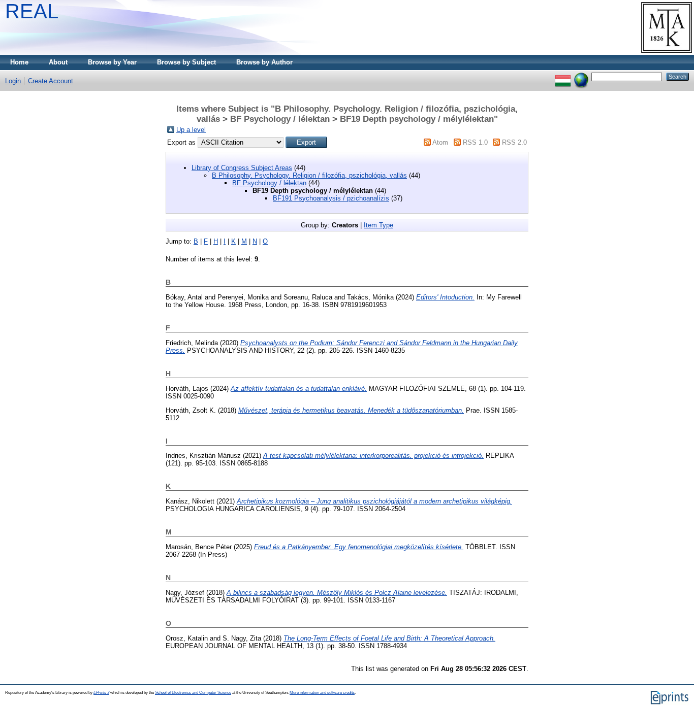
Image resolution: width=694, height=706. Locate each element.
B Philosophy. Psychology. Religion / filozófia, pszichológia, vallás (309, 175)
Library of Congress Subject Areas (242, 168)
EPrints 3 (101, 692)
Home (19, 62)
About (58, 62)
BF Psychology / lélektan (269, 183)
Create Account (50, 81)
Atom (440, 142)
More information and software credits (322, 692)
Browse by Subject (186, 62)
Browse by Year (112, 62)
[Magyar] (563, 76)
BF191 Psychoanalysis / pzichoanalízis (331, 198)
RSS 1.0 (475, 142)
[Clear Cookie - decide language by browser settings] (581, 76)
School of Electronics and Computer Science (193, 692)
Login (13, 81)
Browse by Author (264, 62)
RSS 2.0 (514, 142)
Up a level (191, 129)
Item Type (378, 225)
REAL (31, 11)
